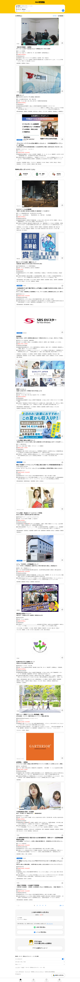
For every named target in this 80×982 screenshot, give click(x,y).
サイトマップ (27, 971)
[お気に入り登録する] (62, 43)
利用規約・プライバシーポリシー (37, 971)
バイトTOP (17, 967)
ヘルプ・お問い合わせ (19, 971)
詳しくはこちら (50, 923)
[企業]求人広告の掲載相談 (50, 971)
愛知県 (23, 967)
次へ (61, 905)
